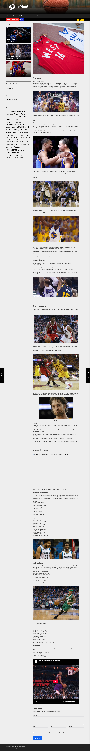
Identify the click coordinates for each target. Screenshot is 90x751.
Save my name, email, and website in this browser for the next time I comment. (52, 732)
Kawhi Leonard (12, 132)
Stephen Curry (19, 155)
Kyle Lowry (27, 137)
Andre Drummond (19, 111)
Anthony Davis (19, 114)
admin (34, 81)
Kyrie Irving (8, 139)
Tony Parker (16, 157)
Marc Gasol (27, 142)
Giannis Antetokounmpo (13, 124)
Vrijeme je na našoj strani (11, 99)
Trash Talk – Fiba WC (10, 103)
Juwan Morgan (11, 39)
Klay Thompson (22, 135)
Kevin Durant (11, 135)
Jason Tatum (9, 130)
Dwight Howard (18, 122)
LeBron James (11, 142)
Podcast (30, 15)
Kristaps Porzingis (18, 137)
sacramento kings (24, 153)
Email (52, 726)
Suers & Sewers (11, 74)
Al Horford (10, 111)
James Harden (23, 127)
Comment (35, 715)
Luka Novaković (10, 58)
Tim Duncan (9, 157)
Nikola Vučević (9, 147)
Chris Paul (22, 116)
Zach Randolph (23, 157)
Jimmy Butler (18, 130)
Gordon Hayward (11, 127)
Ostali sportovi (22, 15)
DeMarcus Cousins (23, 120)
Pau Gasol (17, 147)
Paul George (11, 150)
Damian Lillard (12, 120)
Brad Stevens (15, 117)
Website (71, 726)
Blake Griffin (9, 117)
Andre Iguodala (10, 114)
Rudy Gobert (21, 150)
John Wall (27, 130)
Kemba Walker (23, 133)
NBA (8, 15)
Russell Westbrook (13, 153)
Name (34, 726)
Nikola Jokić (26, 144)
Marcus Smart (9, 144)
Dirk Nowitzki (10, 122)
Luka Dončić (20, 142)
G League (24, 124)
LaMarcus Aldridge (16, 139)
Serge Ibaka (9, 155)
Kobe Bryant (9, 137)
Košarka (14, 15)
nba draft (20, 144)
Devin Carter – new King (13, 56)
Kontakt (37, 15)
